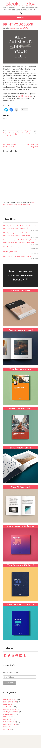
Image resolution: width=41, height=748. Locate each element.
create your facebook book (11, 135)
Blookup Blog (21, 3)
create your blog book (24, 131)
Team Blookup (24, 28)
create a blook (13, 131)
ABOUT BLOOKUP (10, 699)
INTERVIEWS (7, 719)
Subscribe (9, 683)
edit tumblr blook (9, 714)
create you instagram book (28, 133)
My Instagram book (10, 252)
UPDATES (6, 727)
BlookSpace (7, 704)
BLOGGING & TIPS (10, 702)
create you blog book (13, 133)
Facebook (6, 717)
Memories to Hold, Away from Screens (17, 256)
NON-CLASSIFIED (9, 722)
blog (4, 133)
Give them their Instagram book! (14, 247)
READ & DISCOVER (10, 724)
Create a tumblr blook (11, 709)
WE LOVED (7, 729)
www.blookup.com (24, 96)
